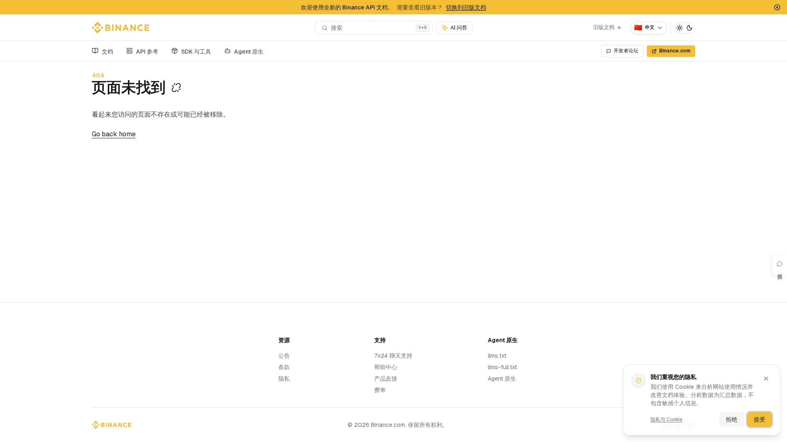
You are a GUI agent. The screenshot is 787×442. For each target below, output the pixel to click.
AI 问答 (458, 27)
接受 (759, 419)
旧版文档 (603, 27)
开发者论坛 (626, 50)
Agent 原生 (249, 51)
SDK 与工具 (196, 51)
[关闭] (766, 378)
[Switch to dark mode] (684, 28)
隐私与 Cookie (666, 419)
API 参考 (147, 51)
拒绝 (731, 419)
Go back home (114, 134)
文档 (107, 51)
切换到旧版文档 (466, 7)
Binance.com (674, 50)
